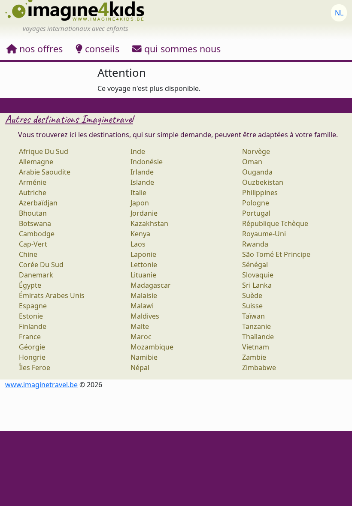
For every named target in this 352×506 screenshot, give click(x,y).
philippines (260, 192)
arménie (32, 182)
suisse (252, 305)
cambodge (37, 233)
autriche (32, 192)
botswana (35, 223)
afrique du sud (43, 151)
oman (252, 161)
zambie (254, 357)
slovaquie (257, 275)
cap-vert (33, 244)
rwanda (255, 244)
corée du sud (41, 264)
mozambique (151, 347)
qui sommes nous (181, 48)
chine (28, 254)
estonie (31, 316)
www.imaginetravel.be (41, 384)
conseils (100, 48)
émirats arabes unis (52, 295)
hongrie (32, 357)
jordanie (144, 213)
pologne (255, 203)
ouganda (257, 172)
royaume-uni (264, 233)
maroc (141, 336)
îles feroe (34, 367)
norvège (256, 151)
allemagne (36, 161)
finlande (32, 326)
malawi (142, 305)
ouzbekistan (262, 182)
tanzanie (256, 326)
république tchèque (275, 223)
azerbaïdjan (38, 203)
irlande (142, 172)
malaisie (143, 295)
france (30, 336)
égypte (30, 285)
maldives (144, 316)
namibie (144, 357)
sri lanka (257, 285)
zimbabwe (259, 367)
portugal (256, 213)
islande (142, 182)
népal (139, 367)
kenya (140, 233)
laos (138, 244)
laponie (143, 254)
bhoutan (33, 213)
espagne (33, 305)
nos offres (40, 48)
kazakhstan (149, 223)
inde (137, 151)
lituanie (143, 275)
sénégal (255, 264)
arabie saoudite (44, 172)
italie (138, 192)
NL (339, 13)
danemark (36, 275)
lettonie (143, 264)
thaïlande (258, 336)
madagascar (150, 285)
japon (139, 203)
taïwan (253, 316)
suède (252, 295)
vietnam (255, 347)
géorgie (32, 347)
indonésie (146, 161)
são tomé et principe (276, 254)
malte (139, 326)
